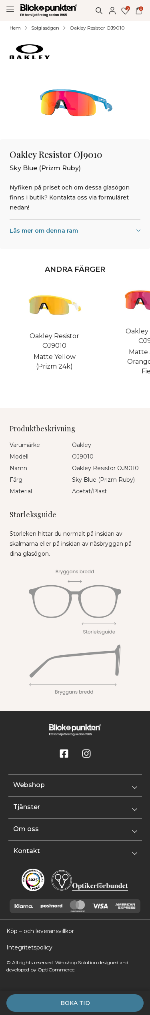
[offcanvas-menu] (10, 9)
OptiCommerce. (57, 970)
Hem (15, 28)
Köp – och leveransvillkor (40, 931)
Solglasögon (45, 28)
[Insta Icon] (86, 754)
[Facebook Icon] (64, 754)
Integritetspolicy (29, 947)
